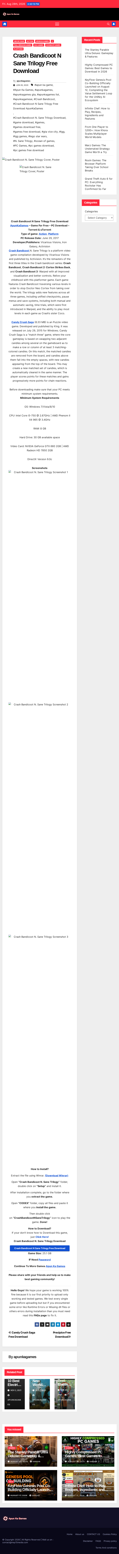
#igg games (20, 136)
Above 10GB (19, 41)
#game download (23, 122)
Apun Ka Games (42, 41)
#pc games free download (28, 150)
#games (39, 122)
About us (79, 1534)
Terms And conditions (106, 1547)
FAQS (98, 1541)
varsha (36, 1461)
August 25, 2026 (20, 1461)
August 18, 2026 (76, 1461)
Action (30, 41)
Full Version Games (22, 45)
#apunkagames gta (24, 94)
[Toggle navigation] (57, 24)
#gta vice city (50, 131)
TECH (11, 1482)
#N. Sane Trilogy (23, 140)
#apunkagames (44, 89)
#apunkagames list (48, 94)
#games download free (26, 127)
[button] (108, 24)
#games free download (26, 131)
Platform (18, 49)
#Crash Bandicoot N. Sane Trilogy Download (39, 117)
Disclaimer (88, 1541)
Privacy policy (110, 1541)
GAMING (12, 1448)
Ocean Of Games (53, 45)
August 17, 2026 (19, 1495)
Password (45, 1259)
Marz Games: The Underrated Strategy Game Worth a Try (97, 149)
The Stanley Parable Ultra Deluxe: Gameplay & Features (99, 53)
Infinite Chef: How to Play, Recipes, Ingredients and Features (85, 1490)
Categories (91, 211)
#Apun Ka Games (23, 89)
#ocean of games (44, 140)
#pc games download (41, 145)
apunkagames (23, 81)
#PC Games (20, 145)
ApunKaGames (19, 225)
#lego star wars (37, 136)
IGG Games (38, 45)
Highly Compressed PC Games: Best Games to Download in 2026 (99, 68)
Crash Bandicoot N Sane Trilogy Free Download (39, 1248)
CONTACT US (93, 1534)
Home (70, 1534)
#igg (61, 131)
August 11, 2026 (76, 1495)
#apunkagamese (22, 99)
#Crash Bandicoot (44, 99)
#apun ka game (44, 84)
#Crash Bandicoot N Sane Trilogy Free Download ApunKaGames (35, 106)
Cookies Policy (110, 1534)
